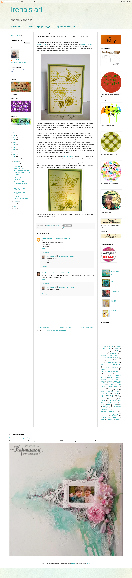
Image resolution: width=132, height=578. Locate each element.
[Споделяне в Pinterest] (71, 225)
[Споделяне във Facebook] (69, 225)
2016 (14, 152)
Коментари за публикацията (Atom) (55, 330)
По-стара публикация (87, 327)
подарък (103, 369)
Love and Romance (113, 300)
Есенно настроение (20, 186)
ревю (117, 373)
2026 (14, 132)
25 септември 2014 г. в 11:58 (67, 256)
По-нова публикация (43, 327)
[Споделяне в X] (67, 225)
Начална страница (65, 327)
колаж (102, 359)
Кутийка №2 (17, 179)
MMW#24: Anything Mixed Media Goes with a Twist (116, 272)
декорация (103, 350)
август (16, 201)
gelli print (106, 406)
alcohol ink (103, 388)
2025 (14, 135)
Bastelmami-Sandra (47, 238)
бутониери (118, 346)
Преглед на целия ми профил (19, 62)
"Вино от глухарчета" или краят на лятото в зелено (22, 171)
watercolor (118, 419)
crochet (119, 395)
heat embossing (117, 406)
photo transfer (104, 415)
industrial (105, 407)
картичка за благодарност (109, 355)
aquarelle (118, 388)
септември (17, 166)
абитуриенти (104, 346)
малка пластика (110, 360)
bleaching (103, 391)
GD (120, 404)
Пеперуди (113, 310)
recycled (114, 415)
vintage (109, 419)
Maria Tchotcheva (47, 273)
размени (109, 373)
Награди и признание (65, 27)
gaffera (73, 563)
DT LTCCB (111, 399)
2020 (14, 142)
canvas (115, 393)
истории (44, 228)
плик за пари (115, 367)
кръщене (109, 359)
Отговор (44, 248)
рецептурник (104, 375)
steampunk (115, 417)
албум (111, 346)
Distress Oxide (106, 397)
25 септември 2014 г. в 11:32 (62, 238)
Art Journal (107, 390)
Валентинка (106, 348)
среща (102, 381)
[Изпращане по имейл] (63, 225)
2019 (14, 145)
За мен (29, 27)
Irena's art (26, 9)
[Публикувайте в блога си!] (65, 225)
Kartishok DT (105, 409)
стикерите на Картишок (114, 381)
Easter (109, 404)
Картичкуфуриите (85, 44)
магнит (102, 360)
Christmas (110, 395)
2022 (14, 137)
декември (17, 159)
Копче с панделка (19, 168)
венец (117, 348)
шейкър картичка (112, 386)
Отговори (46, 252)
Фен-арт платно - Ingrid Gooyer (20, 438)
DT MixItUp (111, 402)
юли (15, 204)
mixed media (107, 412)
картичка (49, 228)
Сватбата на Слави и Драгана (20, 192)
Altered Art (111, 388)
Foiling (115, 404)
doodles (116, 397)
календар (103, 353)
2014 (14, 157)
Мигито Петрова (68, 156)
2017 (14, 149)
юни (15, 206)
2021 (14, 140)
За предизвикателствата (21, 196)
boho (118, 391)
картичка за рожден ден (109, 357)
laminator (117, 409)
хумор (112, 384)
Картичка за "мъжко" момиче (20, 189)
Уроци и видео (44, 27)
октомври (17, 164)
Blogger (88, 563)
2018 (14, 147)
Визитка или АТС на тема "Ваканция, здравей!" (21, 182)
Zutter (103, 421)
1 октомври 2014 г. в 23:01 (66, 287)
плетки (107, 367)
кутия (116, 359)
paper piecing (113, 414)
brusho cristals (105, 393)
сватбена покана (114, 379)
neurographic (104, 413)
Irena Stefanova (51, 256)
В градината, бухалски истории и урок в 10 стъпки (116, 291)
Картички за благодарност (21, 198)
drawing (103, 399)
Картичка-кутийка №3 (20, 177)
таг (104, 382)
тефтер (110, 382)
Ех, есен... (17, 174)
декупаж (112, 350)
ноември (16, 161)
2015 (14, 154)
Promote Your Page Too (17, 75)
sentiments (104, 417)
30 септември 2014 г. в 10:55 (61, 273)
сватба (110, 377)
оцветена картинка (111, 365)
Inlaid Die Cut (115, 407)
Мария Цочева (41, 44)
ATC (117, 390)
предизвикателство (57, 228)
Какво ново (16, 27)
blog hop (110, 391)
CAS (64, 228)
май (15, 209)
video (102, 419)
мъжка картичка (112, 362)
